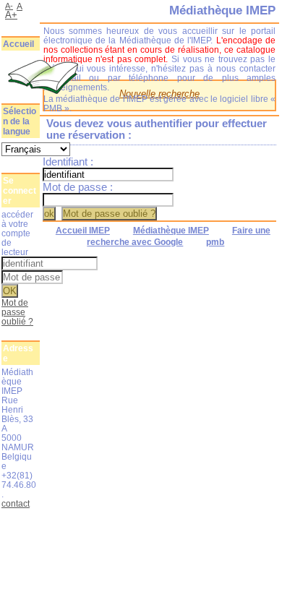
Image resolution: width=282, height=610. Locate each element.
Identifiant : (68, 162)
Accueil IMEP (83, 230)
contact (15, 503)
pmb (215, 242)
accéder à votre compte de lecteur (17, 233)
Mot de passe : (78, 187)
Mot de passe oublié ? (17, 312)
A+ (11, 14)
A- (9, 5)
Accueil (18, 44)
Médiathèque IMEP (171, 230)
